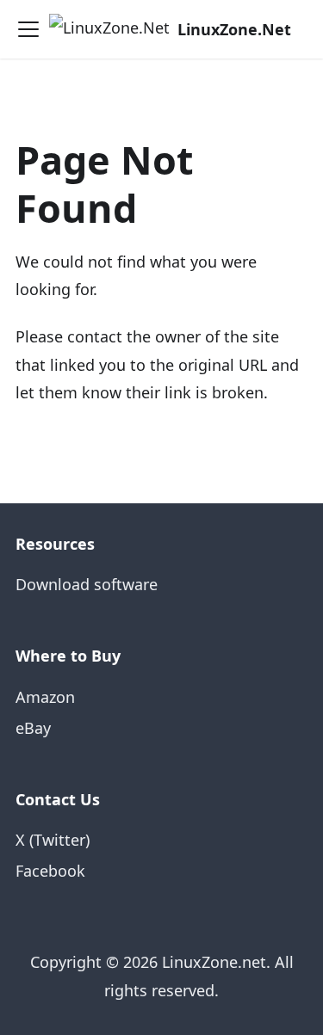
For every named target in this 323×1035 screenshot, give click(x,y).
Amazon (45, 697)
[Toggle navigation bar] (28, 29)
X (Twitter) (53, 839)
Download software (87, 584)
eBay (33, 728)
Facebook (50, 870)
